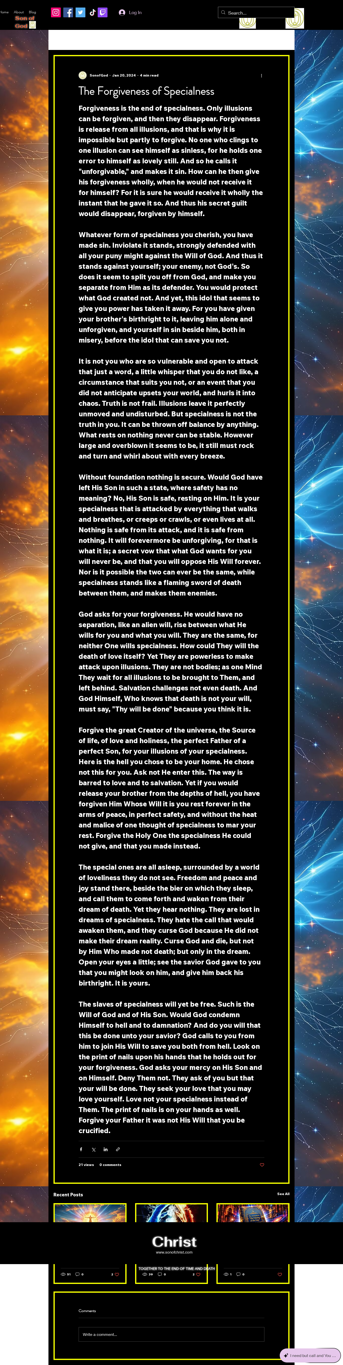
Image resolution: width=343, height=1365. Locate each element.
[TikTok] (93, 12)
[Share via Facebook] (81, 1149)
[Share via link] (118, 1149)
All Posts (62, 39)
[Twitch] (102, 12)
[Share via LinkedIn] (105, 1149)
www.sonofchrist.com (174, 1252)
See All (283, 1194)
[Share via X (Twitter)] (93, 1149)
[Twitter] (80, 12)
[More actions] (261, 75)
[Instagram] (56, 12)
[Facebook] (68, 12)
